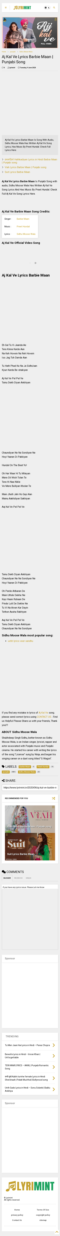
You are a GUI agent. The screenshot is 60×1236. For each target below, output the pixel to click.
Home (4, 52)
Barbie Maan (23, 219)
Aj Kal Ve (44, 712)
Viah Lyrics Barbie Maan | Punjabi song (25, 167)
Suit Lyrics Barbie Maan (17, 172)
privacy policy (17, 1215)
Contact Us (17, 1220)
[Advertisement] (30, 103)
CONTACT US (44, 716)
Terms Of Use (43, 1210)
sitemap (42, 1220)
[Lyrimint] (22, 8)
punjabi (13, 52)
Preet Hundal (23, 226)
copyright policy (43, 1215)
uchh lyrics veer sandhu (20, 641)
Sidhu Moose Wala (26, 52)
